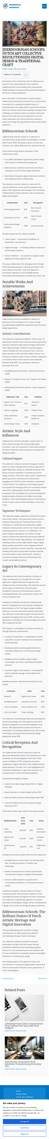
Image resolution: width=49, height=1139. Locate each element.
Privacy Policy (21, 1094)
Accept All (24, 1121)
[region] (24, 1119)
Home (18, 1091)
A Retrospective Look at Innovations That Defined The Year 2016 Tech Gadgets (24, 1025)
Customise (24, 1128)
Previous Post (7, 979)
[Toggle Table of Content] (24, 75)
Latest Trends (7, 69)
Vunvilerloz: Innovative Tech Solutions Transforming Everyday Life (23, 1064)
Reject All (24, 1134)
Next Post (43, 979)
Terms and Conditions (24, 1097)
